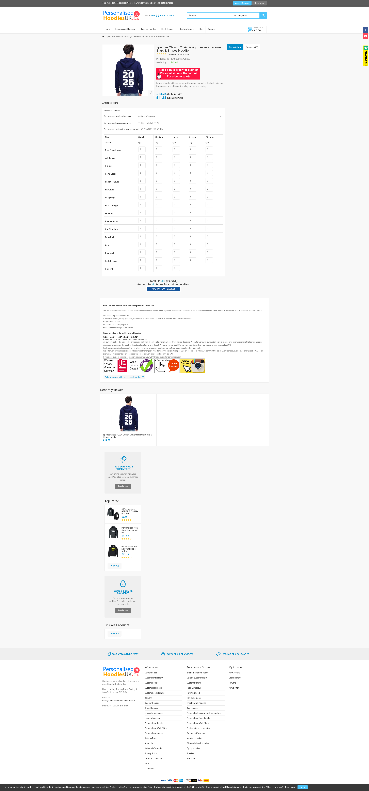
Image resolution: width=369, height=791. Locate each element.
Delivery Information (154, 748)
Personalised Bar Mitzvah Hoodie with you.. (129, 548)
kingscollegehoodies (154, 713)
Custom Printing (186, 29)
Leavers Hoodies (148, 29)
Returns (232, 683)
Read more (122, 486)
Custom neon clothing (154, 693)
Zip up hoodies (193, 748)
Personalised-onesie (154, 733)
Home (107, 29)
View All (114, 565)
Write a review (183, 54)
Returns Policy (151, 738)
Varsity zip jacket (194, 738)
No (158, 123)
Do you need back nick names (117, 123)
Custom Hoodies (152, 683)
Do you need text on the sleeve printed (121, 129)
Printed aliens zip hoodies (198, 728)
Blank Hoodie (167, 29)
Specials (190, 753)
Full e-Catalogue (194, 688)
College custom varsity (197, 678)
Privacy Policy (151, 753)
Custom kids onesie (153, 688)
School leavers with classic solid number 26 (124, 377)
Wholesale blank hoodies (198, 743)
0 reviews (172, 54)
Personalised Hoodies (125, 29)
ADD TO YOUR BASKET (163, 288)
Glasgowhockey (152, 703)
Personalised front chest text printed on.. (130, 530)
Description (235, 47)
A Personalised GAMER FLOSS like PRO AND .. (130, 511)
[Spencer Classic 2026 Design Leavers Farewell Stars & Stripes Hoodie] (151, 93)
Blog (201, 29)
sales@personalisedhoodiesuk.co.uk (118, 700)
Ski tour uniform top (196, 733)
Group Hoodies (151, 708)
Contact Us (150, 768)
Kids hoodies (192, 708)
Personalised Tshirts (154, 723)
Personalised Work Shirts (156, 728)
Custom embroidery (154, 678)
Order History (235, 678)
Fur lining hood (193, 693)
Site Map (191, 758)
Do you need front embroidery (117, 116)
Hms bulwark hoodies (196, 703)
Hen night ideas (194, 698)
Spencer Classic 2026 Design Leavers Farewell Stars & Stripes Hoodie (137, 36)
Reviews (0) (252, 47)
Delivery (148, 698)
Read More (259, 3)
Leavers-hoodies (152, 718)
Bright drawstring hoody (197, 673)
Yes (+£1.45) (147, 123)
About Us (149, 743)
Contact (211, 29)
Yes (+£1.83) (150, 129)
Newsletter (234, 688)
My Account (234, 673)
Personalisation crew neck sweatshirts (204, 713)
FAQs (147, 763)
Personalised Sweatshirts (198, 718)
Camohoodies (151, 673)
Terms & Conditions (153, 758)
